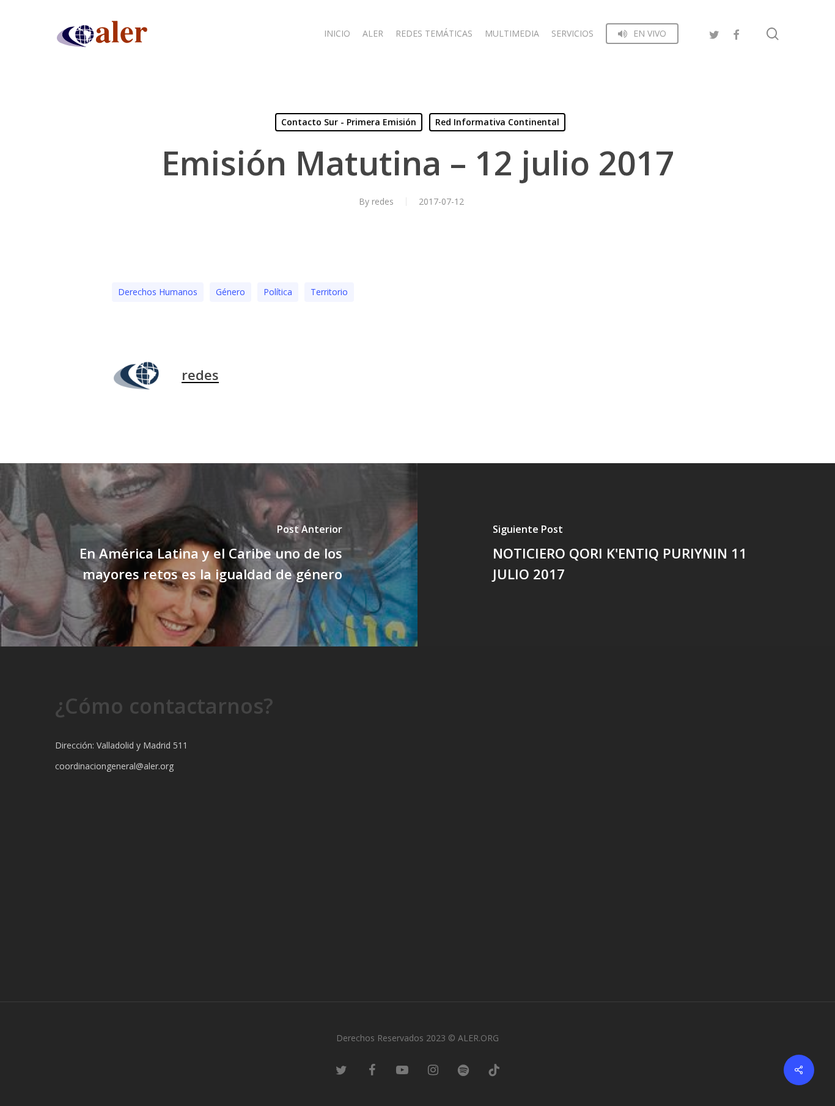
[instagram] (433, 1069)
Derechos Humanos (157, 292)
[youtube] (402, 1069)
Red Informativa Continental (497, 122)
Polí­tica (277, 292)
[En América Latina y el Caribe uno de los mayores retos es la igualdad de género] (209, 554)
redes (383, 201)
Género (230, 292)
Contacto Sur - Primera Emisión (348, 122)
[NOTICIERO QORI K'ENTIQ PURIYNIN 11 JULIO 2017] (626, 554)
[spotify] (463, 1069)
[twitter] (714, 33)
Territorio (329, 292)
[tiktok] (494, 1069)
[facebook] (736, 33)
